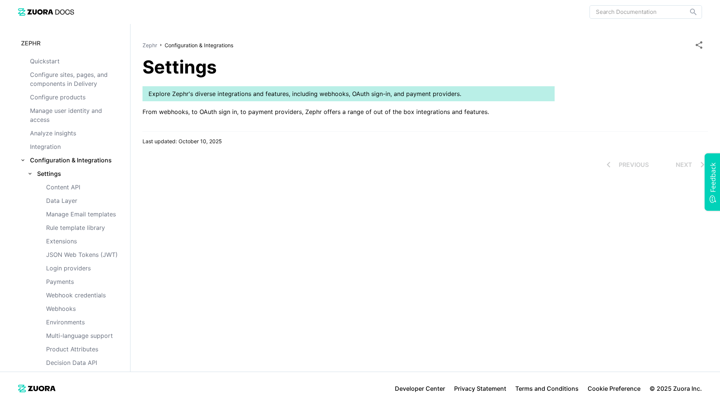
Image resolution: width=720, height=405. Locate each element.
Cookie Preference (614, 388)
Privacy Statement (480, 388)
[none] (699, 45)
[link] (46, 11)
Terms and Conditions (547, 388)
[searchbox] (688, 12)
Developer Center (420, 388)
